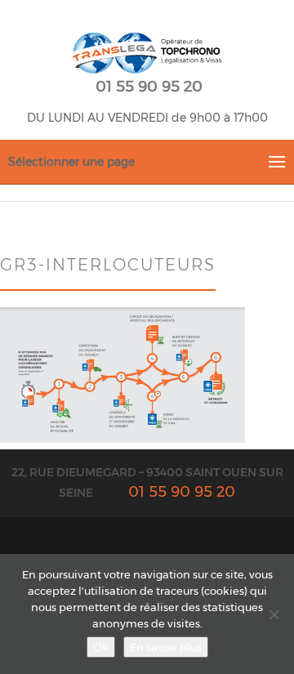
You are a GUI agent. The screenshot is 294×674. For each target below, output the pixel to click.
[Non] (273, 614)
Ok (101, 647)
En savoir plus (166, 647)
